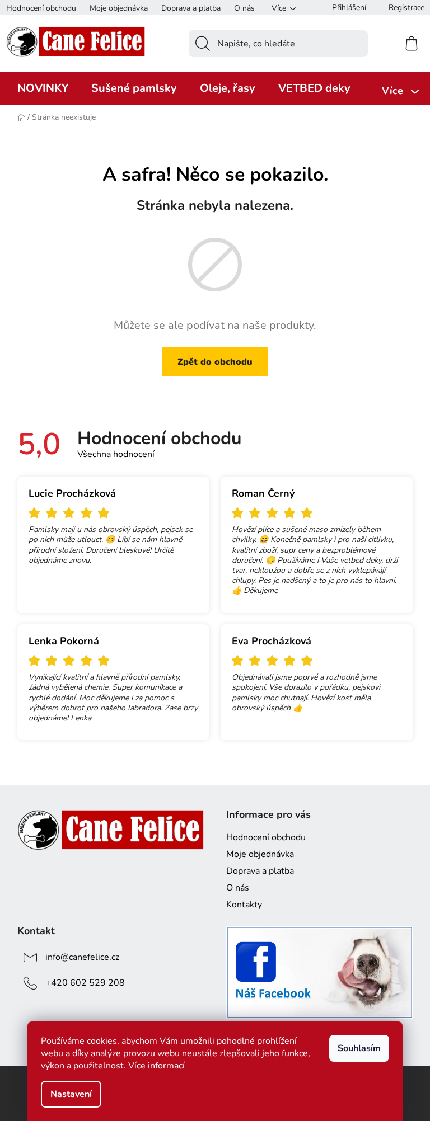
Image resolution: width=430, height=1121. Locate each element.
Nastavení (71, 1094)
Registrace (406, 7)
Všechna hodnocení (116, 454)
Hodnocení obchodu (41, 8)
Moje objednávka (119, 8)
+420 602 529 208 (85, 983)
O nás (244, 8)
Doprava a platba (191, 8)
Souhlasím (359, 1048)
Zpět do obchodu (215, 362)
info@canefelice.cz (82, 957)
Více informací (156, 1065)
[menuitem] (43, 88)
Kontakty (244, 904)
